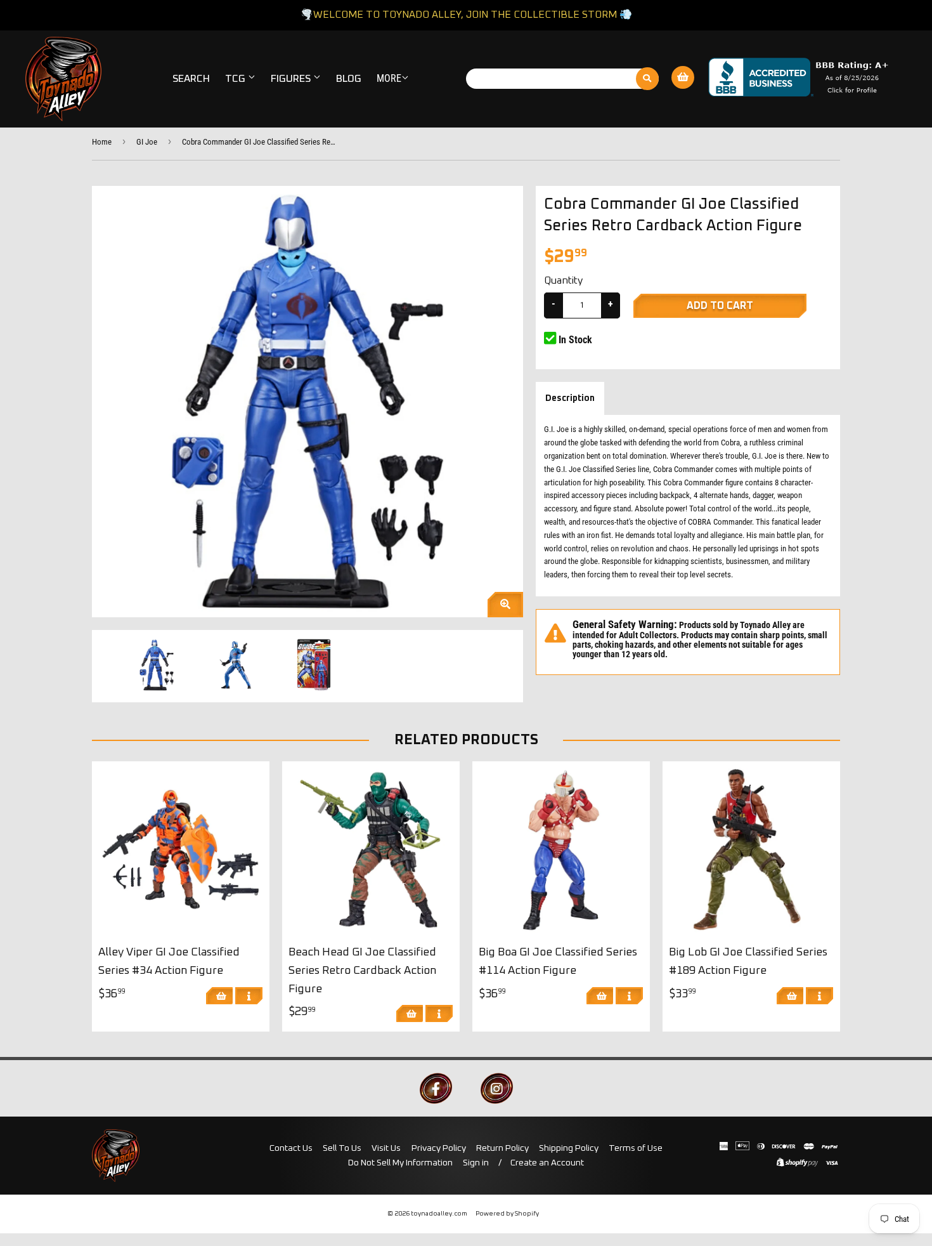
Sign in (476, 1162)
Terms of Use (636, 1148)
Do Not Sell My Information (400, 1162)
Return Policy (502, 1148)
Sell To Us (342, 1148)
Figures (292, 79)
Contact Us (291, 1148)
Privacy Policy (438, 1148)
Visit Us (386, 1148)
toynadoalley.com (439, 1213)
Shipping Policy (569, 1148)
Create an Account (547, 1162)
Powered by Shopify (507, 1213)
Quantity (563, 280)
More (389, 78)
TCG (236, 79)
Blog (348, 79)
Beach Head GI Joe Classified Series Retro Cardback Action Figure (362, 971)
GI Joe (146, 142)
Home (102, 142)
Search (191, 79)
